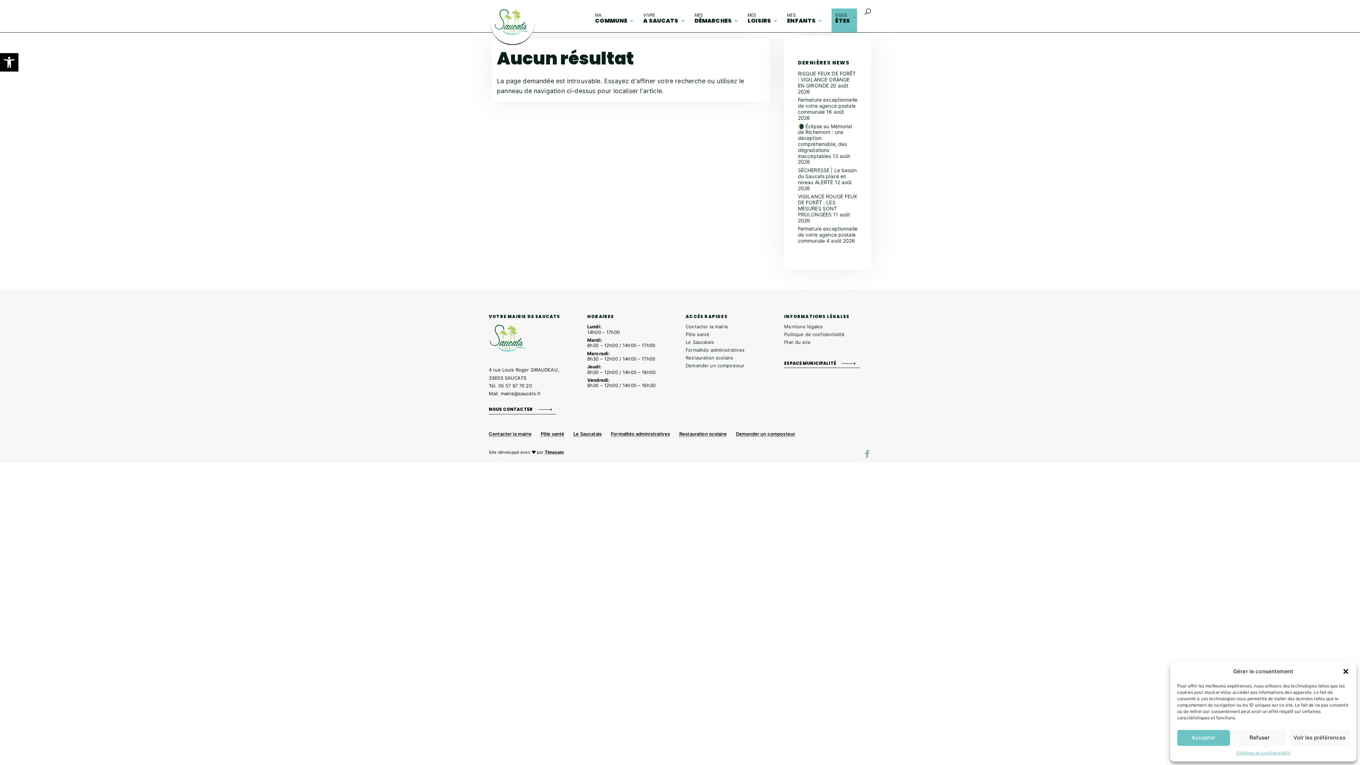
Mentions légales (803, 326)
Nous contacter (511, 409)
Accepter (1203, 737)
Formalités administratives (715, 350)
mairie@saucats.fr (521, 393)
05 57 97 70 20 (515, 386)
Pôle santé (697, 334)
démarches (713, 18)
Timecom (554, 452)
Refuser (1260, 737)
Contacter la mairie (707, 326)
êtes (842, 18)
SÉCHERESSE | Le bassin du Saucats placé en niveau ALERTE (827, 176)
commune (611, 18)
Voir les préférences (1319, 737)
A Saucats (660, 18)
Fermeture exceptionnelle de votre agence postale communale (827, 106)
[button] (9, 62)
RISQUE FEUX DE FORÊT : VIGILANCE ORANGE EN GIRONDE (827, 79)
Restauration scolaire (709, 358)
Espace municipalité (810, 363)
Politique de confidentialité (1263, 752)
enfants (801, 18)
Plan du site (797, 342)
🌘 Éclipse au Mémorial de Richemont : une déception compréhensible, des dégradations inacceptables (825, 141)
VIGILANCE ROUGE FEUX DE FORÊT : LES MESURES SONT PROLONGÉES (827, 205)
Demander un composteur (715, 365)
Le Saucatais (700, 342)
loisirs (759, 18)
